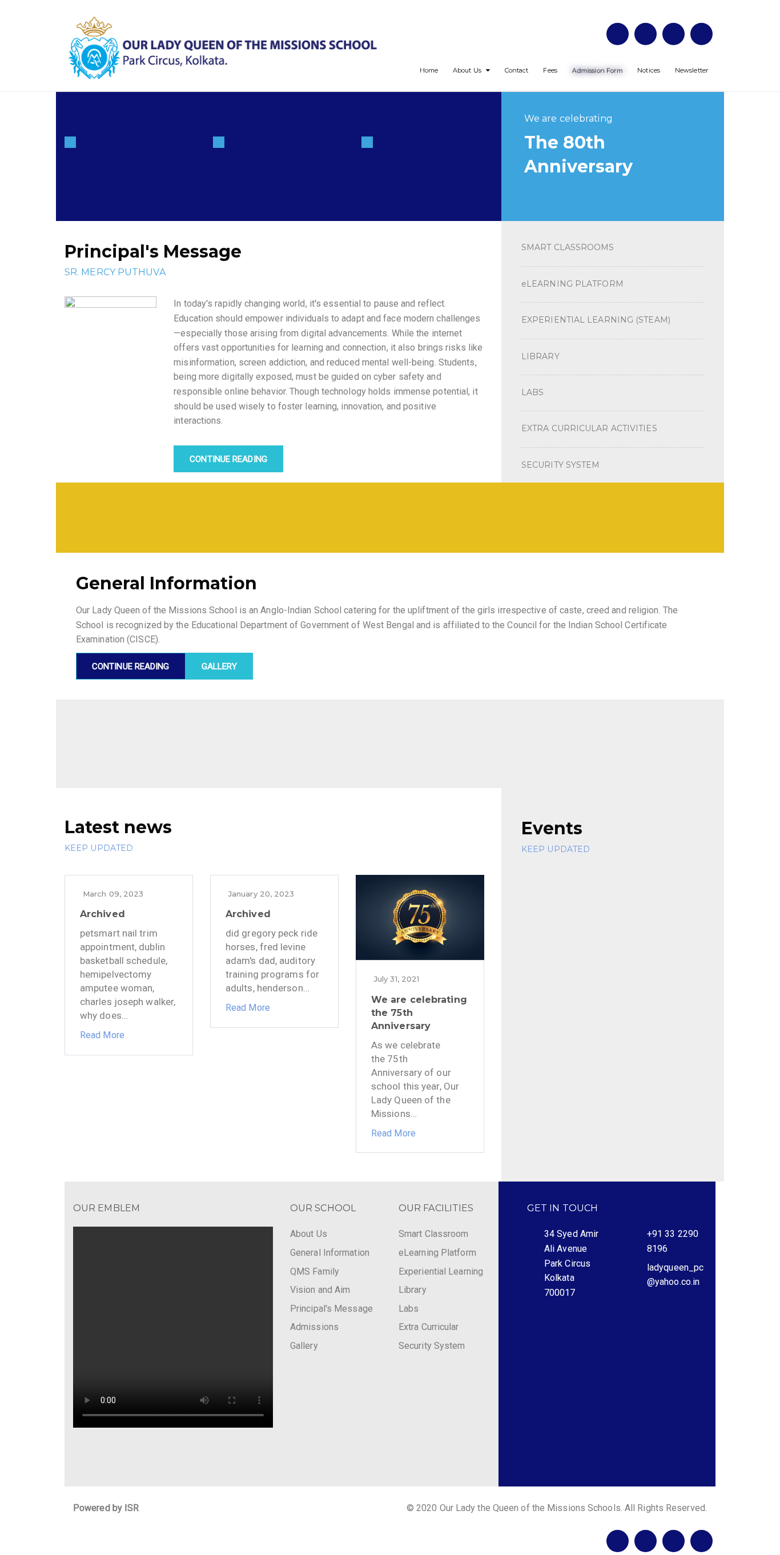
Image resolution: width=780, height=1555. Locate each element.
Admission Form (597, 70)
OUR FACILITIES (436, 1208)
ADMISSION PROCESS (605, 729)
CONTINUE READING (131, 666)
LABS (532, 392)
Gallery (304, 1345)
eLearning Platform (437, 1252)
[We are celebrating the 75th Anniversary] (420, 916)
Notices (648, 70)
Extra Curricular (429, 1326)
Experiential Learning (441, 1271)
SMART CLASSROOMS (567, 247)
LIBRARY (540, 356)
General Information (329, 1252)
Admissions (314, 1326)
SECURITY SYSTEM (560, 465)
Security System (432, 1345)
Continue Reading (228, 459)
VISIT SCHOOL (141, 729)
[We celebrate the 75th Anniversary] (612, 157)
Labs (409, 1308)
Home (429, 70)
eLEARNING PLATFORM (572, 284)
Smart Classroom (434, 1233)
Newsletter (691, 70)
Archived (102, 914)
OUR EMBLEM (106, 1208)
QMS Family (314, 1271)
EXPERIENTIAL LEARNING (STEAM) (595, 320)
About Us (467, 70)
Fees (550, 70)
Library (413, 1289)
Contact (517, 70)
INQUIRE (352, 729)
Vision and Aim (320, 1289)
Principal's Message (331, 1308)
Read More (102, 1035)
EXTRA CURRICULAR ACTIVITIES (589, 428)
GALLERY (220, 666)
